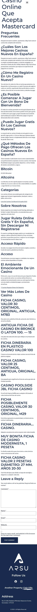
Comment (5, 489)
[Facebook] (15, 581)
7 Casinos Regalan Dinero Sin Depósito (12, 287)
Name (3, 511)
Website (4, 525)
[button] (27, 2)
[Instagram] (21, 581)
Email (3, 518)
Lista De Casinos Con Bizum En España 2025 (14, 201)
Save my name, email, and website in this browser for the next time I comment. (18, 534)
